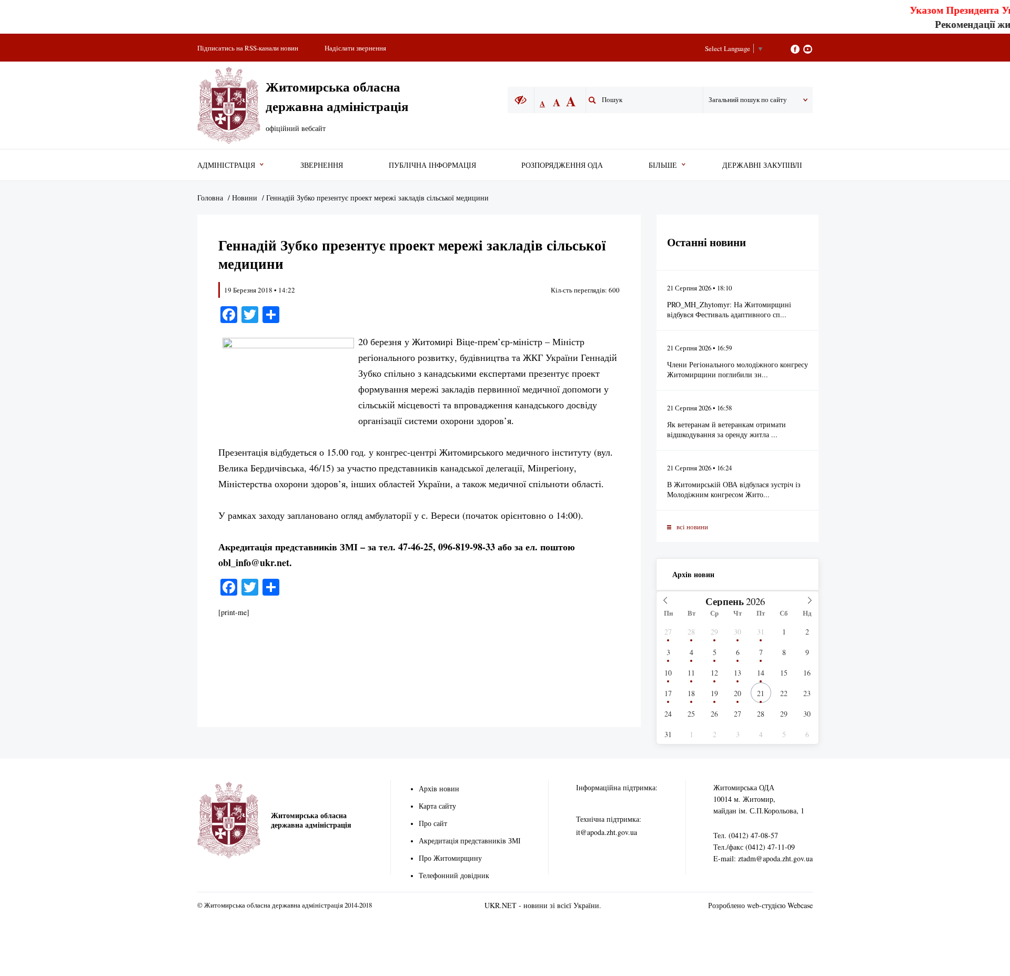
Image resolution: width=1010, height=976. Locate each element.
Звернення (321, 165)
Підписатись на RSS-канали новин (247, 48)
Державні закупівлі (762, 165)
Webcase (800, 905)
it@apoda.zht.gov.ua (606, 832)
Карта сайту (437, 806)
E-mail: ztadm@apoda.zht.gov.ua (763, 858)
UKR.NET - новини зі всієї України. (542, 905)
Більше (663, 165)
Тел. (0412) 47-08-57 (745, 835)
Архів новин (693, 574)
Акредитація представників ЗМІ (470, 841)
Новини (244, 198)
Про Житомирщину (450, 858)
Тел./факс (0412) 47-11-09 (754, 847)
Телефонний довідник (454, 875)
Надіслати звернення (355, 48)
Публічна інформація (432, 165)
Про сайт (433, 823)
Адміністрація (226, 165)
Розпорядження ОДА (562, 165)
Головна (210, 198)
